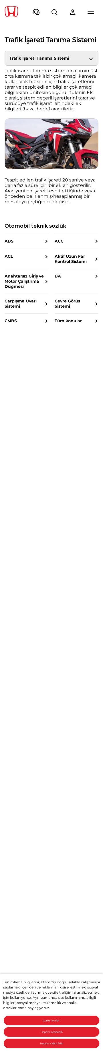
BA (58, 276)
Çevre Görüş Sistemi (67, 303)
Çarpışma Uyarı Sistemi (21, 303)
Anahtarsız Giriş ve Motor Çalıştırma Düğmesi (24, 281)
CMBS (11, 320)
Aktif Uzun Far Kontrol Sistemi (71, 259)
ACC (59, 241)
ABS (9, 241)
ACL (9, 256)
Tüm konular (68, 320)
